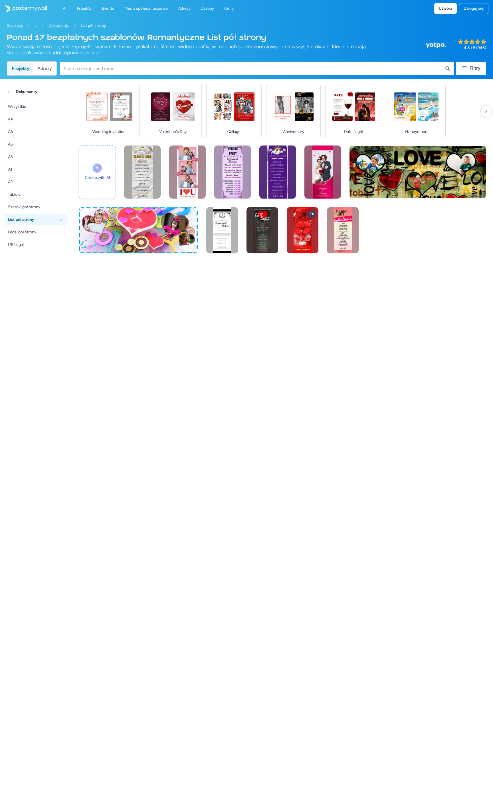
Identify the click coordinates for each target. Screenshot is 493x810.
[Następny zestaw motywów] (486, 111)
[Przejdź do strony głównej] (23, 8)
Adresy (44, 68)
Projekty (20, 68)
